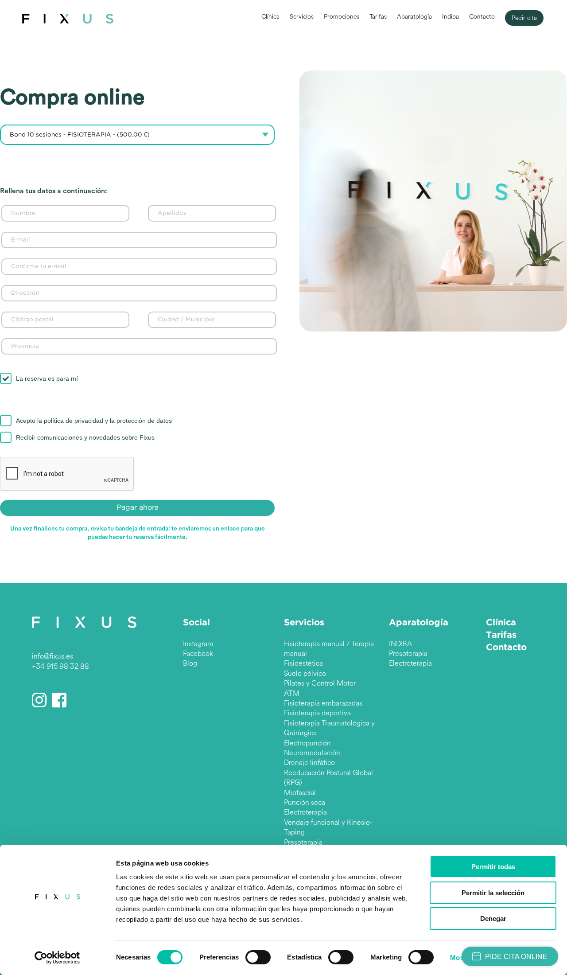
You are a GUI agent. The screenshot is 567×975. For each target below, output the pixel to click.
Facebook (198, 653)
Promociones (341, 16)
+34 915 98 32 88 (60, 666)
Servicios (302, 16)
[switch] (258, 957)
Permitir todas (493, 866)
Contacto (482, 16)
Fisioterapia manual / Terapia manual (329, 649)
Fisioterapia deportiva (317, 713)
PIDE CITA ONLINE (516, 956)
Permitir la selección (493, 893)
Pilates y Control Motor (320, 683)
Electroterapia (305, 812)
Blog (190, 663)
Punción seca (304, 802)
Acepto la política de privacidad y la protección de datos (94, 420)
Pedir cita (524, 18)
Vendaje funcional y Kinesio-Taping (328, 827)
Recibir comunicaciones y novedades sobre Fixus (85, 437)
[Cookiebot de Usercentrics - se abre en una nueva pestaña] (57, 957)
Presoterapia (303, 842)
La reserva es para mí (47, 378)
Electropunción (307, 743)
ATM (291, 693)
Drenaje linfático (309, 762)
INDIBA (400, 644)
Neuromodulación (312, 753)
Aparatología (414, 16)
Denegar (493, 918)
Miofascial (300, 793)
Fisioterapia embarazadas (323, 703)
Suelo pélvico (305, 673)
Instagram (198, 644)
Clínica (270, 16)
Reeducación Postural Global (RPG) (328, 778)
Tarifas (378, 16)
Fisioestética (303, 663)
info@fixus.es (52, 656)
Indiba (450, 16)
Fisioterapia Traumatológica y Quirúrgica (329, 728)
